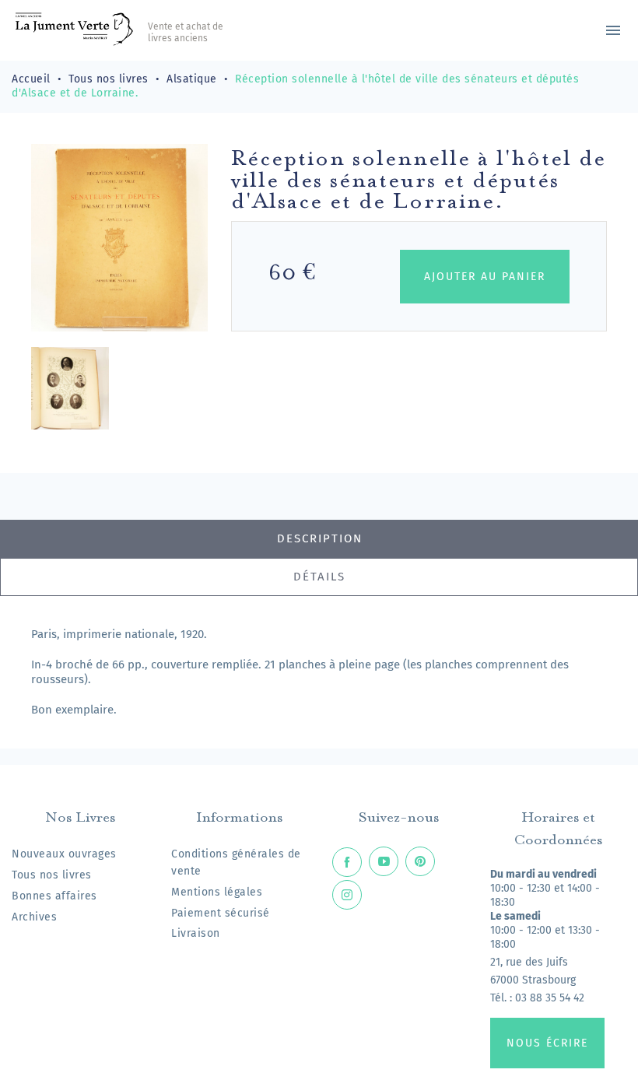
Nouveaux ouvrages (64, 854)
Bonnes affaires (54, 896)
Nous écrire (547, 1043)
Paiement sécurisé (220, 913)
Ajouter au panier (484, 276)
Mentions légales (216, 892)
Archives (34, 917)
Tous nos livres (52, 875)
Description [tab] (320, 538)
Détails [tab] (319, 577)
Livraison (195, 933)
